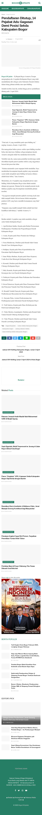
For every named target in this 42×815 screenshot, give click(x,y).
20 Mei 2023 (15, 690)
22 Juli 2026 (15, 741)
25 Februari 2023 (8, 722)
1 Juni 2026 (15, 660)
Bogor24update (18, 8)
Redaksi (10, 39)
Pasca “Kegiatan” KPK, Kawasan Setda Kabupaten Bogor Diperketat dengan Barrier (25, 122)
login (7, 577)
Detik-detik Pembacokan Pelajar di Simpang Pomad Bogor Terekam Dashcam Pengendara (25, 675)
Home (3, 14)
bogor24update (10, 325)
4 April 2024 (19, 39)
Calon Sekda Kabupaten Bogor (27, 325)
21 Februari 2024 (17, 649)
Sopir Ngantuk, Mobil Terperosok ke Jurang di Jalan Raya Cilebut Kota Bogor (24, 112)
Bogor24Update (24, 805)
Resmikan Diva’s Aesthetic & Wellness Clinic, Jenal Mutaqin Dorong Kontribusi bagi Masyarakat (26, 132)
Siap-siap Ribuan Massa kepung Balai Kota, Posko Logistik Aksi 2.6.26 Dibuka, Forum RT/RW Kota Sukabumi (25, 655)
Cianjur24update (33, 8)
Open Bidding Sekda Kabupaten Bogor (15, 331)
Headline (5, 8)
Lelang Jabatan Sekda (22, 328)
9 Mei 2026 (15, 669)
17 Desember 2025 (17, 680)
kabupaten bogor (8, 328)
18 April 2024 (15, 750)
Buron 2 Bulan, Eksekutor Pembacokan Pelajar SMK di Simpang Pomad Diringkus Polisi (25, 686)
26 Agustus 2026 (17, 105)
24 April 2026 (15, 732)
